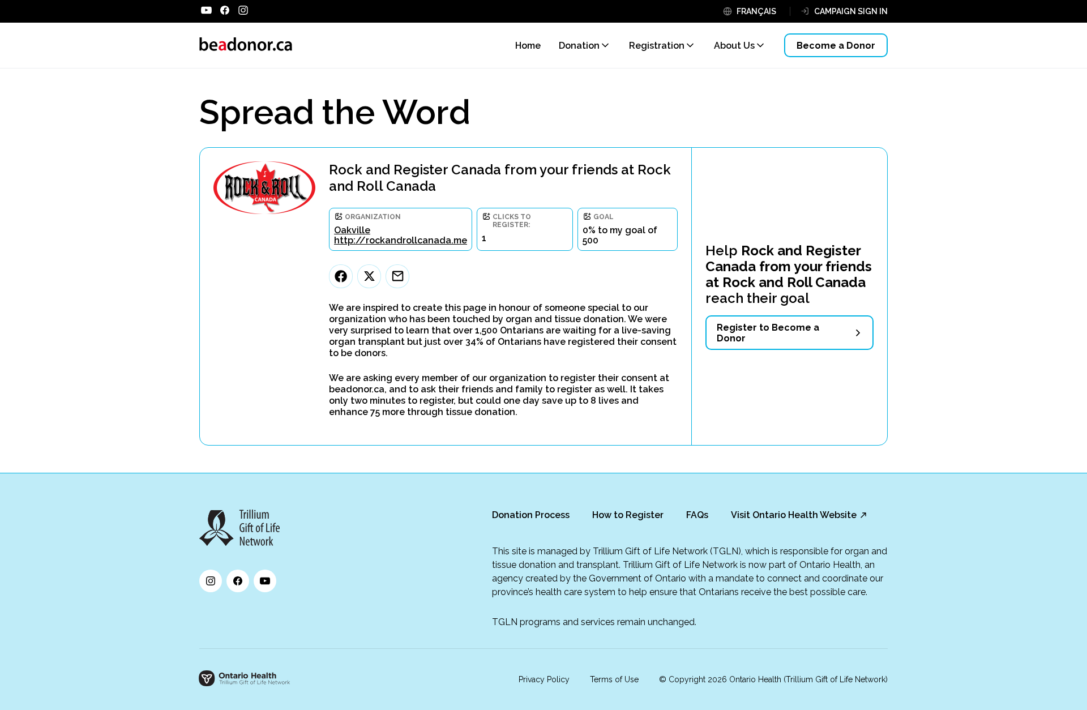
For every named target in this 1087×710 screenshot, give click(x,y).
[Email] (397, 276)
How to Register (628, 515)
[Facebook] (341, 276)
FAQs (697, 515)
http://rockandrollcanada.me (400, 240)
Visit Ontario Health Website (794, 515)
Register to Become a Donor (768, 333)
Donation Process (531, 515)
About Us (734, 45)
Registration (656, 45)
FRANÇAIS (756, 11)
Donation (579, 45)
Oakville (352, 230)
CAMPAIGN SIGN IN (851, 11)
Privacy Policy (544, 679)
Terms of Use (614, 679)
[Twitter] (369, 276)
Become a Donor (836, 45)
